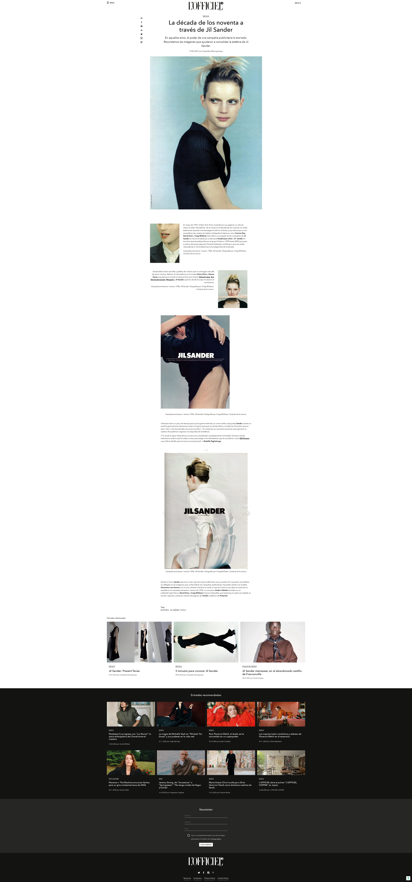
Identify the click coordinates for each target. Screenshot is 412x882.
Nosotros (187, 878)
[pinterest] (141, 26)
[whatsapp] (141, 38)
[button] (248, 513)
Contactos (197, 878)
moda (206, 16)
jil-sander (174, 610)
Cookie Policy (223, 878)
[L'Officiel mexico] (206, 6)
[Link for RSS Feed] (213, 873)
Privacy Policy (216, 839)
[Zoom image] (164, 243)
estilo (183, 610)
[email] (141, 19)
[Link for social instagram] (208, 873)
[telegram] (141, 42)
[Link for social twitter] (199, 873)
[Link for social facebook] (204, 873)
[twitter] (141, 34)
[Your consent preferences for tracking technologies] (408, 878)
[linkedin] (141, 30)
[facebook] (141, 22)
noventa (165, 610)
